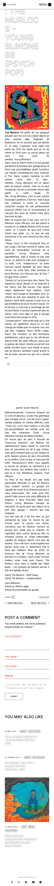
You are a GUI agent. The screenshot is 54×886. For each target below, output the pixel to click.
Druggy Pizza (11, 277)
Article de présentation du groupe (22, 590)
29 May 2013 (10, 731)
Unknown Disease (35, 412)
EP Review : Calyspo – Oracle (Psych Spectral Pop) (20, 766)
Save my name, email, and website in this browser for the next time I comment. (27, 686)
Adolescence (30, 263)
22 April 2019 (11, 827)
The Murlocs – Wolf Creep (25, 575)
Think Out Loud (14, 426)
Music (23, 731)
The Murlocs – (26, 578)
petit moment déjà (17, 139)
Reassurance (19, 463)
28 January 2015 (12, 757)
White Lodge (41, 330)
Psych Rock (34, 731)
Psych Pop (44, 597)
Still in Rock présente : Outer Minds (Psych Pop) (21, 740)
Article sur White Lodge (17, 586)
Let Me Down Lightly (37, 419)
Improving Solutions (16, 442)
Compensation (13, 320)
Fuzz (24, 827)
